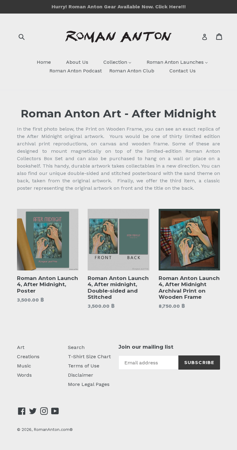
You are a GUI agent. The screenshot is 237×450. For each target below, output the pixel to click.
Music (24, 366)
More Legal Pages (89, 384)
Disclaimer (80, 375)
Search (76, 347)
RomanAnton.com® (53, 429)
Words (24, 375)
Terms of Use (83, 366)
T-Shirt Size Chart (89, 356)
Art (20, 347)
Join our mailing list (145, 347)
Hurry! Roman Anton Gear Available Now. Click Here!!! (119, 7)
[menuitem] (40, 62)
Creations (28, 356)
